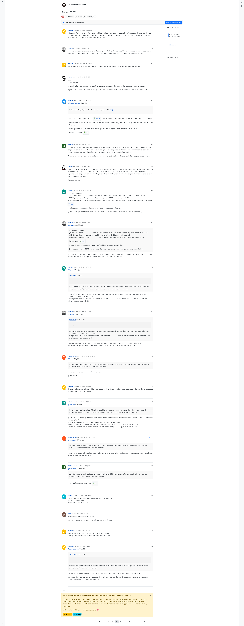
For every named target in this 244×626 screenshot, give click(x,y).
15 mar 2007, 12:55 (86, 386)
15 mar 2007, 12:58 (89, 437)
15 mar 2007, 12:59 (85, 466)
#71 (152, 311)
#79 (152, 530)
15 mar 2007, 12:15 (86, 63)
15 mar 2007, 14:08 (86, 546)
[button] (2, 623)
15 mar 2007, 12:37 (85, 222)
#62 (152, 48)
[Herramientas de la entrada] (151, 42)
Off (63, 16)
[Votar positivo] (140, 42)
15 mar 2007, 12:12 (85, 48)
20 (134, 621)
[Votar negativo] (147, 42)
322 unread (172, 45)
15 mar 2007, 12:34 (86, 190)
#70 (152, 267)
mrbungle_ (71, 30)
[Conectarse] (241, 2)
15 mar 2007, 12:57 (86, 402)
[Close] (150, 595)
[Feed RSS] (95, 17)
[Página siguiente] (144, 621)
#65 (152, 100)
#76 (152, 466)
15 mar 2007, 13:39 (83, 513)
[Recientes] (2, 2)
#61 (152, 30)
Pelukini (70, 48)
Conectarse (77, 614)
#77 (152, 495)
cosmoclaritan (72, 356)
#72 (152, 356)
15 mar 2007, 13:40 (85, 530)
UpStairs (70, 144)
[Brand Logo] (64, 4)
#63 (152, 63)
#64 (152, 77)
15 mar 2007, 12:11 (86, 30)
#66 (152, 144)
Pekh (69, 513)
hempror (70, 100)
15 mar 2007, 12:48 (85, 311)
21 (139, 621)
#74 (152, 402)
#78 (152, 513)
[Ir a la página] (129, 621)
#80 (152, 546)
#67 (152, 166)
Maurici (70, 495)
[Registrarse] (241, 6)
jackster (70, 530)
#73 (152, 386)
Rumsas (70, 77)
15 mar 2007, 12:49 (89, 356)
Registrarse (67, 614)
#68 (152, 190)
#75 (152, 437)
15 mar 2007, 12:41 (86, 267)
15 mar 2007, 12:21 (85, 166)
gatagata (70, 190)
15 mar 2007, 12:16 (85, 100)
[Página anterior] (99, 621)
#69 (152, 222)
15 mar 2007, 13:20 (85, 495)
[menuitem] (241, 2)
